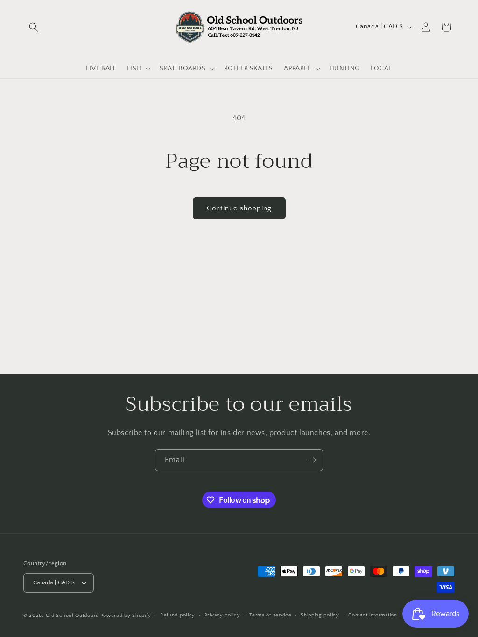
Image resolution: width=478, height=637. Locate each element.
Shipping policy (320, 615)
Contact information (372, 615)
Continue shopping (239, 208)
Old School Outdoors (72, 615)
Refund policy (177, 615)
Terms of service (270, 615)
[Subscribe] (312, 460)
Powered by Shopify (125, 615)
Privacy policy (222, 615)
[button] (33, 27)
